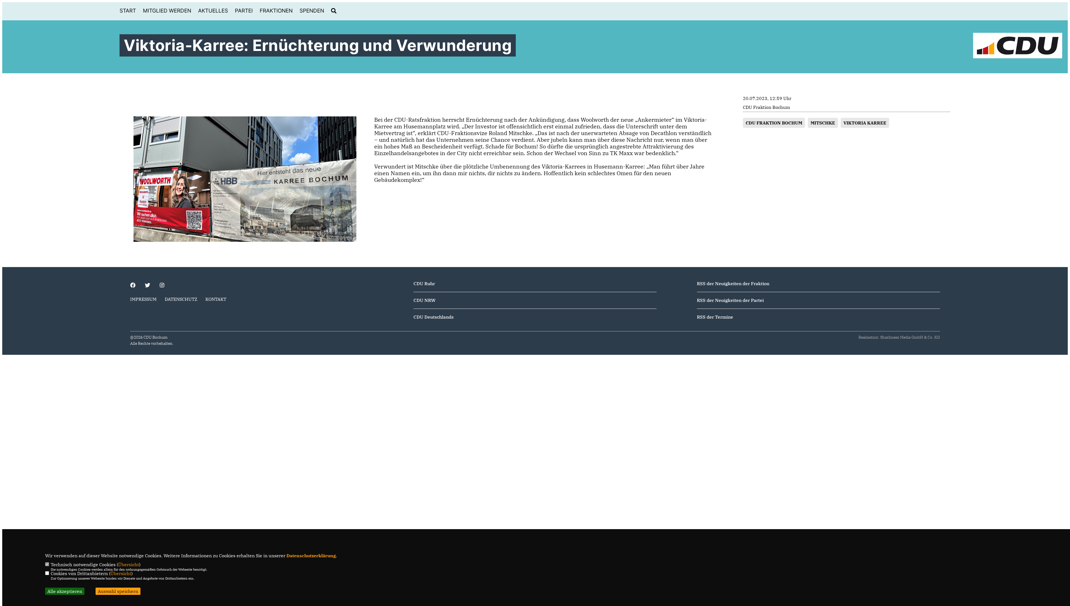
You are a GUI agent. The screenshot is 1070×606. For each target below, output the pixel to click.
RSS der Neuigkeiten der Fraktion (733, 283)
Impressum (143, 299)
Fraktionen (276, 10)
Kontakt (215, 299)
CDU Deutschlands (434, 317)
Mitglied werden (167, 10)
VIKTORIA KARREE (864, 123)
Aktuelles (213, 10)
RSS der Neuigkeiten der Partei (730, 300)
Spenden (312, 10)
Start (128, 10)
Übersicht (128, 564)
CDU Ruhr (424, 283)
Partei (244, 10)
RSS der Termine (715, 317)
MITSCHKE (823, 123)
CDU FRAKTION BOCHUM (774, 123)
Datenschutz (181, 299)
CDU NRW (425, 300)
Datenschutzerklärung (311, 555)
